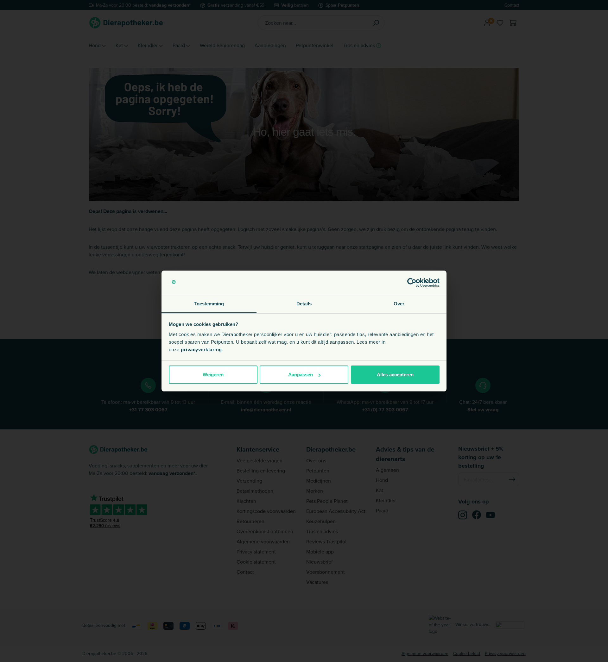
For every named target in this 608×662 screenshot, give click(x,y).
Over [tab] (399, 303)
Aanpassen (300, 374)
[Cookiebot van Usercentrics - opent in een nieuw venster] (412, 283)
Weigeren (213, 374)
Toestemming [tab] (209, 303)
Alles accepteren (395, 374)
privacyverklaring (201, 349)
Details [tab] (304, 303)
